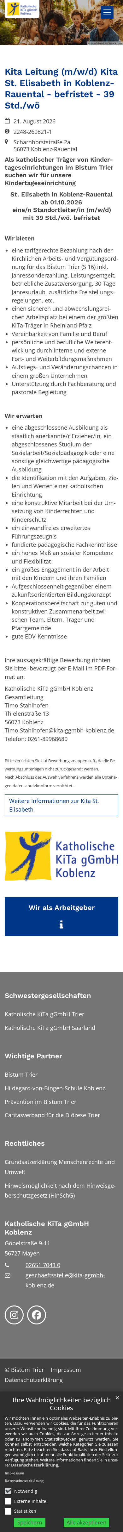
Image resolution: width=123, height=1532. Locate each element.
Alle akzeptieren (86, 1522)
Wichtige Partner (33, 1056)
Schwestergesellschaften (48, 996)
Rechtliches (25, 1143)
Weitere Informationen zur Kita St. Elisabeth (54, 805)
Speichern (29, 1522)
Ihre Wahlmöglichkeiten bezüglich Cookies (62, 1404)
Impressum (14, 1473)
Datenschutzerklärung (34, 1465)
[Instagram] (14, 1314)
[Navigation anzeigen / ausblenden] (107, 12)
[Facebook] (36, 1314)
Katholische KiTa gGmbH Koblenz (47, 1228)
